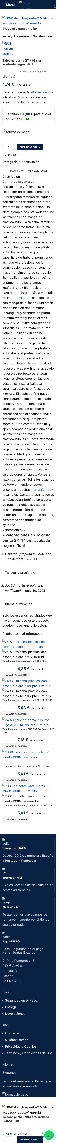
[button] (16, 675)
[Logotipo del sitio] (28, 4)
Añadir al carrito (30, 147)
